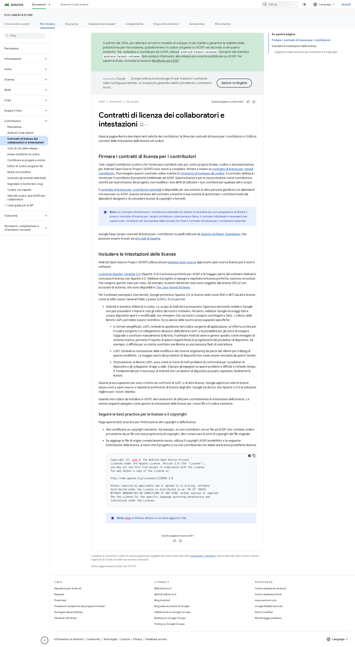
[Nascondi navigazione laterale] (44, 640)
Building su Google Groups (170, 618)
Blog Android (162, 600)
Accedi (346, 4)
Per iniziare (47, 24)
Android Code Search (74, 4)
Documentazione (18, 15)
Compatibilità (134, 24)
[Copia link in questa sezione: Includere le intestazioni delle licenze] (179, 254)
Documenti (39, 4)
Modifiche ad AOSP (165, 61)
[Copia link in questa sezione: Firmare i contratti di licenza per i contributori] (199, 157)
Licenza (125, 639)
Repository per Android (67, 588)
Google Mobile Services (268, 606)
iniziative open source (182, 262)
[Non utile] (253, 102)
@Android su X (163, 588)
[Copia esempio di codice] (254, 455)
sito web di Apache (147, 239)
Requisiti (59, 594)
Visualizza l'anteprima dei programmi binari (79, 606)
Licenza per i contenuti (202, 555)
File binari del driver (65, 618)
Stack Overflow (264, 612)
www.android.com (266, 600)
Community (93, 639)
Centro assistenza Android (270, 588)
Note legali (110, 639)
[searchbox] (24, 36)
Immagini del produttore (68, 612)
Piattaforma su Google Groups (172, 612)
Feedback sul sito (156, 639)
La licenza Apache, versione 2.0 (120, 274)
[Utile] (248, 102)
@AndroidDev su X (165, 594)
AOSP (102, 101)
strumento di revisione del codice (202, 173)
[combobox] (279, 4)
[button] (22, 59)
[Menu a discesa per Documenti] (51, 4)
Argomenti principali (101, 24)
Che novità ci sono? (17, 24)
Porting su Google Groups (169, 624)
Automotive (197, 24)
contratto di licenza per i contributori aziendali (131, 190)
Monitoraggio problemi (268, 618)
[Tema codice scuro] (249, 455)
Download (60, 600)
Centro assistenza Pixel (268, 594)
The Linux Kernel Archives (173, 287)
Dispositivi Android (166, 24)
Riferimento (223, 24)
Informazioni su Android (68, 639)
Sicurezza (71, 24)
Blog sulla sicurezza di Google (172, 606)
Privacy (137, 639)
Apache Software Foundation (220, 234)
